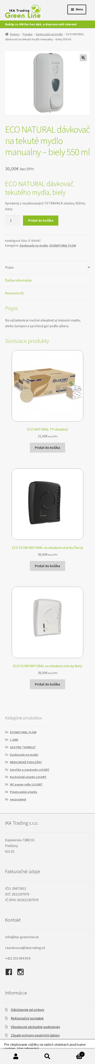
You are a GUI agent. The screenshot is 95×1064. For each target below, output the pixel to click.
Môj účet (16, 1056)
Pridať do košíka (40, 220)
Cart (73, 1052)
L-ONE (14, 740)
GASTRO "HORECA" (23, 747)
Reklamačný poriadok (27, 1018)
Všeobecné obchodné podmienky (35, 1027)
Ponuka (27, 34)
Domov (14, 34)
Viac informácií (28, 1048)
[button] (83, 57)
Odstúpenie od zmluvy (27, 1009)
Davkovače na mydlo (49, 34)
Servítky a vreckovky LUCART (29, 770)
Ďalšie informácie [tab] (18, 280)
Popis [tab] (9, 267)
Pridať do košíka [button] (47, 447)
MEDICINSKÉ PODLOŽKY (26, 762)
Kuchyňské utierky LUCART (28, 777)
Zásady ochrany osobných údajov (35, 1035)
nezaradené (18, 799)
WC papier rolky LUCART (26, 784)
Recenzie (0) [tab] (14, 293)
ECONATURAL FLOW (62, 245)
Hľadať (47, 1056)
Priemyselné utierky (23, 792)
